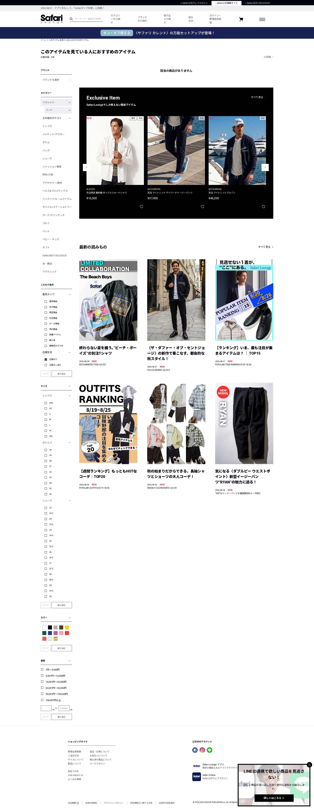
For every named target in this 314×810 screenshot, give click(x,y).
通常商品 (53, 301)
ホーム (43, 40)
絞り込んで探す (167, 19)
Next (265, 167)
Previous (86, 167)
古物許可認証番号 (167, 803)
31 (50, 466)
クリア (46, 374)
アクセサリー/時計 (52, 182)
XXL (51, 436)
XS (50, 408)
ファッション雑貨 (52, 166)
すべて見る (257, 97)
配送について (74, 763)
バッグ (46, 150)
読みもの (190, 19)
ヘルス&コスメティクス (55, 190)
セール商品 (54, 323)
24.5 (51, 535)
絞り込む (62, 374)
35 (50, 488)
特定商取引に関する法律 (141, 803)
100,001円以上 (53, 700)
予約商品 (53, 329)
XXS (51, 403)
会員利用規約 (91, 803)
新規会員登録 (74, 751)
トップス (47, 126)
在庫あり (53, 359)
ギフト (46, 247)
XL (50, 430)
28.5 (51, 580)
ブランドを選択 (51, 79)
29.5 (51, 591)
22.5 (51, 513)
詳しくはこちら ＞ (274, 798)
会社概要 (72, 803)
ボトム (46, 142)
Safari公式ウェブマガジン (195, 3)
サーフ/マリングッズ (54, 215)
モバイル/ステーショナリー (57, 207)
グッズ (49, 110)
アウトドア (48, 102)
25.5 (51, 546)
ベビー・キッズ (51, 239)
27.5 (51, 568)
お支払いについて (98, 755)
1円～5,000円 (53, 669)
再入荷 (52, 340)
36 (50, 494)
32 (50, 472)
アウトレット (50, 271)
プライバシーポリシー (114, 803)
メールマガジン (97, 763)
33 (50, 477)
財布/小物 (48, 174)
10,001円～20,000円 (56, 681)
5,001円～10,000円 (55, 675)
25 (50, 541)
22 (50, 508)
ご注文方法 (73, 755)
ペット (46, 231)
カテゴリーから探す (115, 19)
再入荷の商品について (101, 759)
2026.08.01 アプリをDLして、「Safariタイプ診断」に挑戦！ (73, 8)
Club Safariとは (75, 775)
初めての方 (73, 771)
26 (50, 552)
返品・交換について (99, 751)
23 (50, 519)
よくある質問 (74, 779)
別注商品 (53, 318)
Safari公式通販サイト (227, 3)
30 (50, 461)
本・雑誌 (47, 263)
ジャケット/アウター (54, 134)
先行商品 (53, 307)
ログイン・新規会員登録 (215, 19)
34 (50, 483)
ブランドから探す (142, 19)
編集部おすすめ (56, 346)
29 (50, 455)
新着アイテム (55, 335)
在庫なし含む (55, 365)
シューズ (47, 158)
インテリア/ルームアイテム (57, 199)
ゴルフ (46, 223)
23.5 (51, 524)
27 (50, 563)
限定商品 (53, 312)
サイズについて (75, 759)
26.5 (51, 557)
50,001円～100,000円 (57, 694)
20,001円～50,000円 (56, 688)
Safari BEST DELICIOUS (258, 3)
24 (50, 530)
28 (50, 450)
